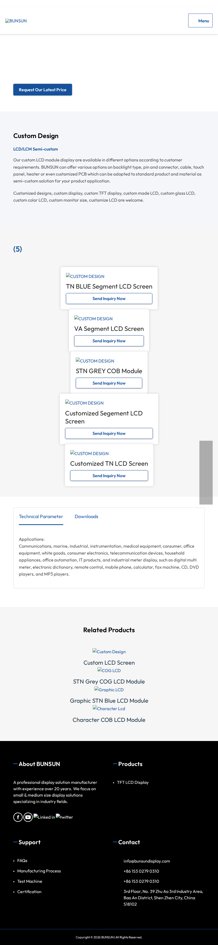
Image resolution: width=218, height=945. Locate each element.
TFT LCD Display (133, 782)
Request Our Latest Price (42, 89)
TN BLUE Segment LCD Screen (109, 286)
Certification (29, 891)
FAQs (22, 860)
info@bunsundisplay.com (147, 861)
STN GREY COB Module (109, 371)
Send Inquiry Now (109, 298)
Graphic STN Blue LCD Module (109, 700)
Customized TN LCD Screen (109, 463)
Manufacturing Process (39, 870)
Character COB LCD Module (109, 719)
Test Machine (29, 881)
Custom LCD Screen (109, 662)
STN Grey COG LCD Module (109, 681)
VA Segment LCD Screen (109, 328)
